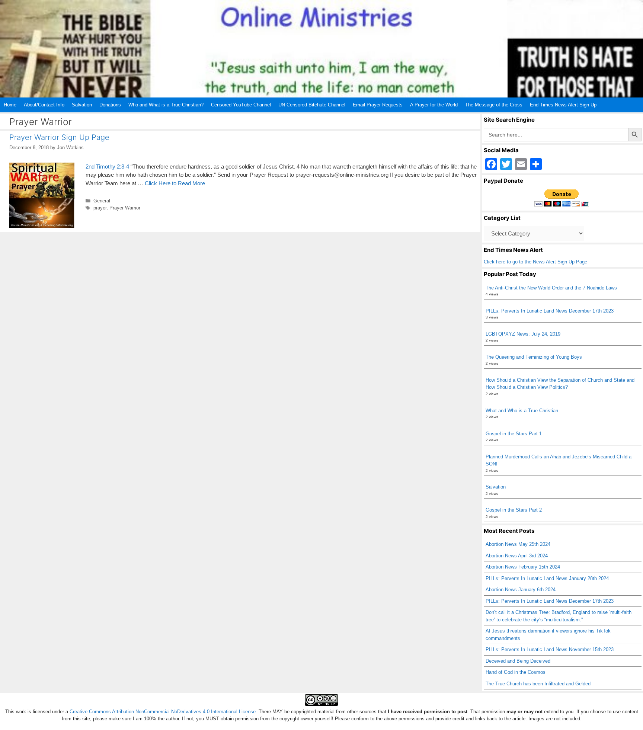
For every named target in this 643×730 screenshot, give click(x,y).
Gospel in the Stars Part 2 (514, 510)
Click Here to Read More (175, 183)
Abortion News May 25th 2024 (518, 544)
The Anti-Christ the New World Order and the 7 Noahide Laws (551, 288)
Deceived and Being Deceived (518, 661)
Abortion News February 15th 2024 (523, 567)
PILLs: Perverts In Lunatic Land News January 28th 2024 (547, 578)
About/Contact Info (44, 105)
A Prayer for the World (434, 105)
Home (10, 105)
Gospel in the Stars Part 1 (514, 433)
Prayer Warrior (124, 208)
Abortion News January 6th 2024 (521, 589)
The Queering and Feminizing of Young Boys (534, 357)
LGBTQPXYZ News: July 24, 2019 (523, 334)
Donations (110, 105)
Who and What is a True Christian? (166, 105)
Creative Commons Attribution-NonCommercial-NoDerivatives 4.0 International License (163, 711)
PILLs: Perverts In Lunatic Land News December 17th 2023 (550, 311)
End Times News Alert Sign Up (563, 105)
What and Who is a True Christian (522, 410)
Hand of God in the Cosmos (516, 672)
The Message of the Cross (493, 105)
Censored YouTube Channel (241, 105)
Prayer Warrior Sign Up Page (59, 137)
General (101, 201)
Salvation (82, 105)
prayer (99, 208)
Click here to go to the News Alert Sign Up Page (535, 262)
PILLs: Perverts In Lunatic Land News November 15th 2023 (550, 649)
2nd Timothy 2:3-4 (107, 166)
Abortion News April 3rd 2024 (517, 555)
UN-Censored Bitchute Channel (311, 105)
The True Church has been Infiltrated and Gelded (538, 683)
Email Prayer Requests (378, 105)
